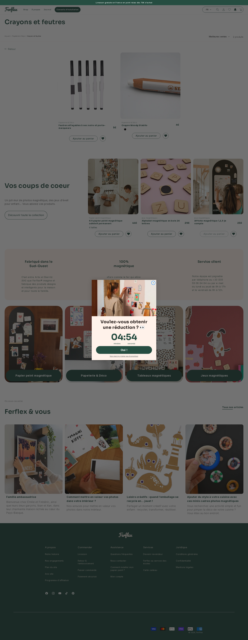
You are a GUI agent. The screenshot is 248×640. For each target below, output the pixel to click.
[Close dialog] (153, 283)
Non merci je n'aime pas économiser (124, 356)
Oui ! (124, 350)
